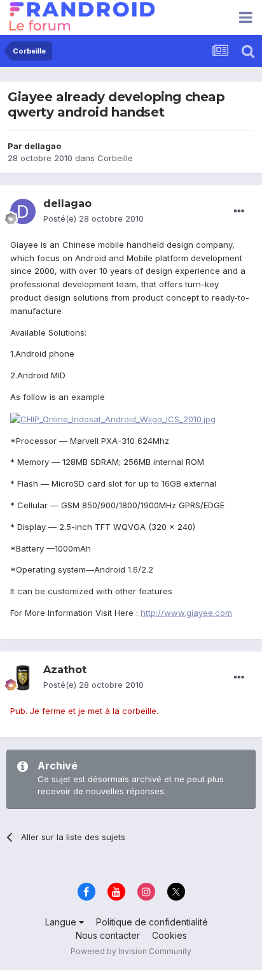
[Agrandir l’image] (113, 418)
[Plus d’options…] (239, 211)
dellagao (42, 146)
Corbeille (115, 158)
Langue (62, 922)
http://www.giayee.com (186, 613)
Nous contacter (108, 935)
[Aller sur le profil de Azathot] (23, 677)
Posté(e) (93, 218)
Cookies (169, 935)
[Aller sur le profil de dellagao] (23, 211)
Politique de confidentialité (152, 922)
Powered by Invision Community (131, 951)
